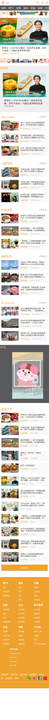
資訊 (25, 7)
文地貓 (36, 636)
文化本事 (21, 609)
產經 (4, 614)
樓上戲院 (21, 622)
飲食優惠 (6, 644)
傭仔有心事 (38, 631)
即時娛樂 (21, 631)
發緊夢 (5, 631)
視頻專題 (6, 591)
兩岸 (19, 596)
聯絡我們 (23, 674)
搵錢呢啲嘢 (7, 622)
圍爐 (35, 596)
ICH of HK (13, 657)
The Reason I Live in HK (14, 653)
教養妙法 (37, 614)
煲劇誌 (20, 636)
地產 (4, 618)
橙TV (11, 7)
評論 (33, 7)
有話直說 (37, 591)
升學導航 (37, 622)
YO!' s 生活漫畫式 (40, 644)
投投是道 (37, 600)
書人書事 (21, 614)
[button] (45, 33)
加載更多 (24, 567)
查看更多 (42, 117)
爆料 (16, 678)
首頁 (3, 7)
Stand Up (13, 661)
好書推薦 (37, 618)
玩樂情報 (6, 640)
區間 (19, 600)
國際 (19, 591)
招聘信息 (14, 674)
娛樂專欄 (21, 644)
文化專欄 (21, 618)
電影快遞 (21, 640)
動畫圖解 (6, 596)
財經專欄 (6, 609)
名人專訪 (37, 609)
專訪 (4, 587)
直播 (18, 7)
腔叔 (35, 640)
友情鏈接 (8, 678)
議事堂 (36, 587)
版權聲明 (33, 674)
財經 (40, 7)
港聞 (19, 587)
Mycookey (6, 636)
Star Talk (13, 665)
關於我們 (4, 674)
